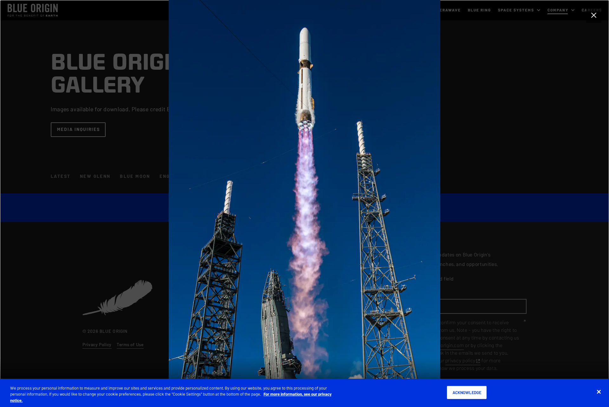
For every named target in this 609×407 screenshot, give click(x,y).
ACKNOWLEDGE (467, 392)
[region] (304, 393)
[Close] (599, 392)
